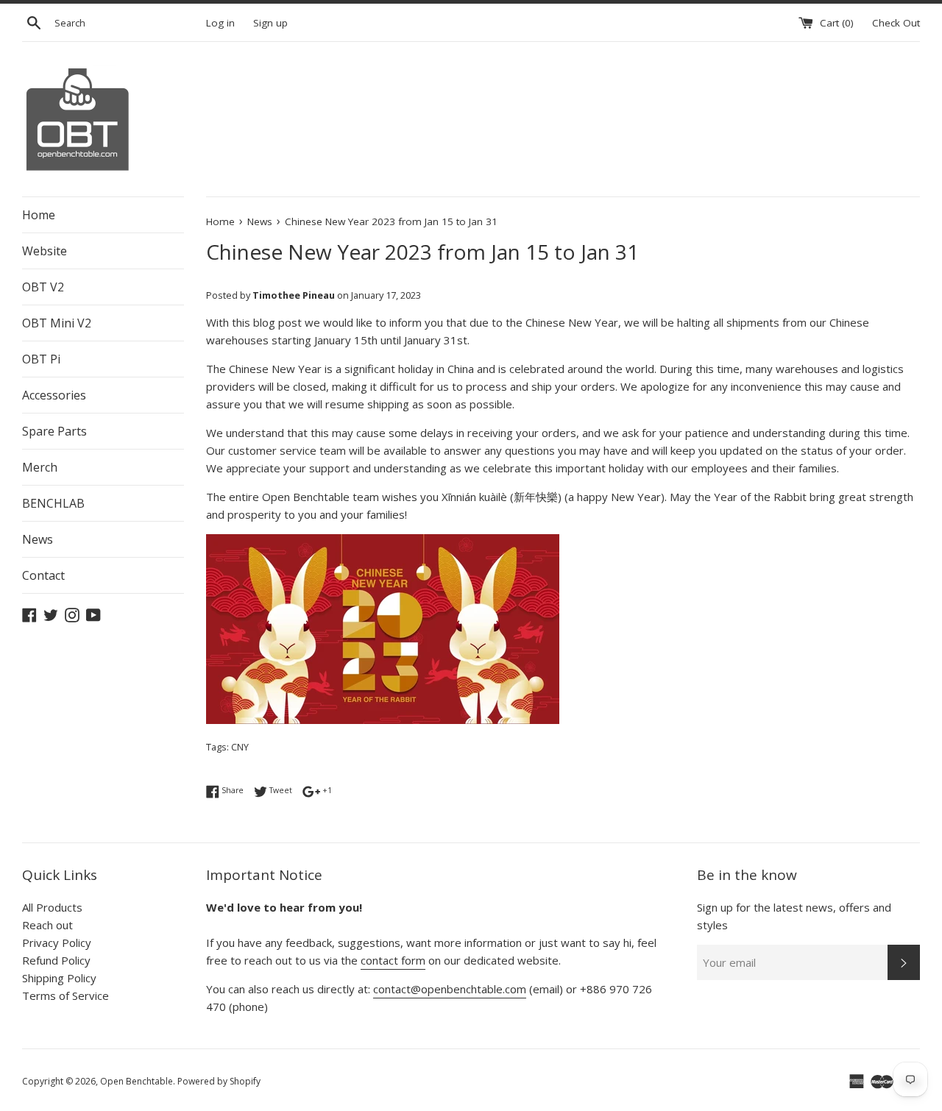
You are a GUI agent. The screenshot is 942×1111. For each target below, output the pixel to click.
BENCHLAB (53, 503)
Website (44, 251)
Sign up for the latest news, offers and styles (794, 916)
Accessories (54, 395)
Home (38, 215)
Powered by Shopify (219, 1081)
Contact (43, 575)
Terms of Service (65, 995)
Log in (220, 22)
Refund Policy (56, 960)
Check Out (896, 22)
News (37, 539)
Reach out (47, 924)
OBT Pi (41, 359)
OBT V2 (43, 287)
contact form (393, 960)
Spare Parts (54, 431)
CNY (240, 746)
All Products (52, 907)
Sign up (270, 22)
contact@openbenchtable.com (449, 989)
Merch (39, 467)
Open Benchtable (136, 1081)
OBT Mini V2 (56, 323)
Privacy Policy (56, 942)
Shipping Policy (59, 977)
